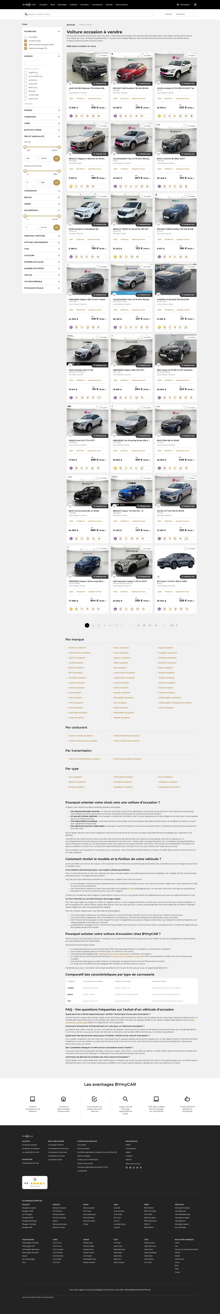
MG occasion (119, 703)
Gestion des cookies (85, 1163)
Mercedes (179, 1204)
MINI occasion (120, 708)
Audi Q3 (117, 1208)
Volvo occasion (165, 708)
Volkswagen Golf (28, 1246)
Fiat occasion (74, 698)
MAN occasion (120, 688)
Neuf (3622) (33, 37)
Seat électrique (119, 1249)
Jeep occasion (120, 663)
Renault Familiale (59, 1217)
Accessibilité (82, 1171)
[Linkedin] (127, 1168)
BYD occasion (75, 673)
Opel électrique (150, 1246)
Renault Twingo (59, 1227)
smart (177, 1262)
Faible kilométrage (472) (38, 48)
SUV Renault (57, 1211)
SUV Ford (56, 1262)
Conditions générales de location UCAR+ (92, 1167)
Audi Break (118, 1214)
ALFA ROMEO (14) (35, 76)
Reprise (128, 1159)
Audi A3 (117, 1227)
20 (144, 625)
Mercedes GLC (180, 1221)
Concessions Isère (55, 1159)
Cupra (177, 1272)
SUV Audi (117, 1217)
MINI (177, 1269)
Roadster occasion (122, 787)
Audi (116, 1204)
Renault (56, 1204)
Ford (55, 1239)
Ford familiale (58, 1256)
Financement (131, 1148)
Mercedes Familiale (182, 1208)
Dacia (85, 1204)
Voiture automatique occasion (84, 759)
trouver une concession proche (126, 956)
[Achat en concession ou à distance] (32, 1105)
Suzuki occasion (165, 683)
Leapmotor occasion (123, 678)
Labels (128, 1152)
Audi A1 (116, 1221)
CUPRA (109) (33, 95)
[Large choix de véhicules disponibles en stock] (125, 1105)
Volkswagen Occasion (30, 1252)
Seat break (118, 1252)
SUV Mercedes (180, 1227)
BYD (176, 1266)
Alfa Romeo (179, 1259)
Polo (24, 1262)
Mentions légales (83, 1156)
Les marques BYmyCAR (32, 1201)
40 (156, 625)
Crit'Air (131, 889)
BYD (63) (32, 91)
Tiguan (24, 1256)
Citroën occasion (76, 678)
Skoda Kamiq (88, 1249)
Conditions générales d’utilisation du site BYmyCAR (97, 1152)
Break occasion (76, 787)
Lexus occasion (120, 683)
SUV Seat (117, 1243)
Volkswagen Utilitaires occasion (174, 703)
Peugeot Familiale (29, 1224)
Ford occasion (75, 703)
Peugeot (26, 1204)
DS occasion (74, 693)
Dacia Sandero (88, 1217)
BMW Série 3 (149, 1208)
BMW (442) (33, 87)
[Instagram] (137, 1168)
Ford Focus (57, 1243)
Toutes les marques (29, 1145)
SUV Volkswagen (28, 1259)
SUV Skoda (87, 1256)
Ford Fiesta (57, 1259)
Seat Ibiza (117, 1259)
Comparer (103, 55)
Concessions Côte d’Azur (57, 1152)
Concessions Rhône (55, 1145)
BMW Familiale (150, 1211)
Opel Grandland (150, 1252)
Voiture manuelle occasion (127, 759)
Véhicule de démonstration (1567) (41, 44)
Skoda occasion (165, 673)
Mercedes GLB (180, 1211)
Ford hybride (58, 1252)
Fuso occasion (75, 708)
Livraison (129, 1156)
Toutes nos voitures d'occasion (186, 1249)
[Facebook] (134, 1168)
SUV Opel (148, 1262)
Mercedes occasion (122, 698)
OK (56, 158)
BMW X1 (147, 1224)
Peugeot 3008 (27, 1217)
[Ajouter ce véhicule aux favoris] (70, 83)
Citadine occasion (122, 782)
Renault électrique (60, 1224)
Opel (146, 1239)
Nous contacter (83, 1148)
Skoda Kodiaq (88, 1246)
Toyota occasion (165, 693)
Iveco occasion (120, 653)
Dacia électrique (89, 1214)
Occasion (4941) (35, 41)
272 (172, 625)
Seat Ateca (118, 1256)
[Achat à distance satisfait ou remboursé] (187, 1105)
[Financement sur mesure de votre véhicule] (94, 1105)
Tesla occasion (164, 688)
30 (150, 625)
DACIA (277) (33, 99)
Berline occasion (76, 782)
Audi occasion (75, 663)
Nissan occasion (121, 718)
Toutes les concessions (30, 1148)
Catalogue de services (30, 1163)
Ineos (177, 1243)
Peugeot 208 (27, 1227)
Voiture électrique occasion (82, 741)
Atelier (128, 1145)
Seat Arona (118, 1246)
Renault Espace (59, 1214)
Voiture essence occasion (126, 736)
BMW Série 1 (149, 1227)
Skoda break (88, 1243)
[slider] (25, 146)
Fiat (176, 1246)
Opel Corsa (148, 1249)
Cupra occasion (76, 683)
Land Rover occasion (123, 673)
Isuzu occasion (120, 648)
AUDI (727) (33, 84)
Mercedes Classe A (182, 1224)
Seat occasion (164, 668)
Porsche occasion (166, 658)
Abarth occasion (76, 648)
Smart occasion (165, 678)
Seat (116, 1239)
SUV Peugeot (27, 1214)
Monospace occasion (168, 787)
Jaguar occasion (121, 658)
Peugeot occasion (166, 653)
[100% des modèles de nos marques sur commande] (156, 1105)
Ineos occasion (75, 718)
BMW (146, 1204)
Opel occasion (164, 648)
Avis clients (81, 1145)
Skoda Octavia (88, 1252)
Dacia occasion (75, 688)
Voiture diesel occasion (80, 736)
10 (138, 625)
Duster (85, 1224)
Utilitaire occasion (166, 782)
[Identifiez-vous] (195, 4)
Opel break (148, 1256)
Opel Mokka (148, 1259)
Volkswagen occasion (168, 698)
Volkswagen (28, 1239)
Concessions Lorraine (56, 1156)
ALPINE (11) (33, 80)
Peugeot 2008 (27, 1211)
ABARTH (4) (33, 72)
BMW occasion (75, 668)
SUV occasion (164, 777)
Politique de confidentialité (87, 1159)
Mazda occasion (121, 693)
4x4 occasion (74, 777)
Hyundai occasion (77, 713)
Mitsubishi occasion (123, 713)
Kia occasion (119, 668)
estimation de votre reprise (112, 954)
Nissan (177, 1256)
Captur (55, 1221)
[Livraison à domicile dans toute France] (63, 1105)
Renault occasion (166, 663)
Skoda (86, 1239)
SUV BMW (148, 1214)
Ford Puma (57, 1246)
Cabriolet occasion (122, 777)
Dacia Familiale (89, 1221)
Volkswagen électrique (30, 1249)
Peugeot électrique (29, 1221)
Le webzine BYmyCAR (30, 1152)
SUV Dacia (87, 1211)
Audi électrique (119, 1224)
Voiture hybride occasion (126, 741)
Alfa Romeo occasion (79, 653)
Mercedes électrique (182, 1214)
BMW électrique (150, 1221)
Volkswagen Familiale (30, 1243)
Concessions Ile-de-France (58, 1148)
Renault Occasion (59, 1208)
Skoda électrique (89, 1259)
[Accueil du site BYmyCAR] (29, 4)
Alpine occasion (76, 658)
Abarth (177, 1252)
